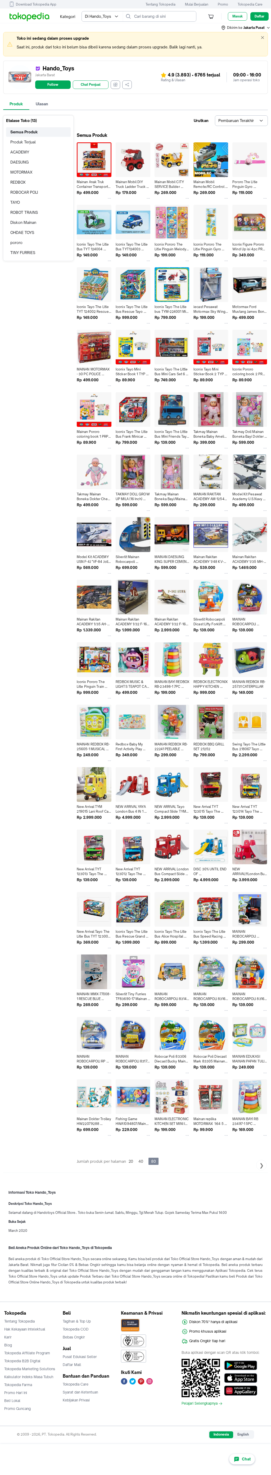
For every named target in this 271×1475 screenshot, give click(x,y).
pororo (16, 242)
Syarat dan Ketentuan (80, 1392)
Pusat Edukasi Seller (80, 1357)
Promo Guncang (17, 1408)
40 (140, 1161)
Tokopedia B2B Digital (22, 1361)
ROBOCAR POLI (24, 192)
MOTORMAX (21, 172)
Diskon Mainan (23, 222)
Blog (8, 1345)
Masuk (237, 16)
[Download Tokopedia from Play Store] (240, 1365)
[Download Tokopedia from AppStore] (240, 1378)
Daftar (259, 16)
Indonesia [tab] (221, 1434)
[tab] (16, 104)
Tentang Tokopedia (160, 4)
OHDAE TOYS (22, 232)
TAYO (15, 202)
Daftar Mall (72, 1365)
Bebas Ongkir (74, 1337)
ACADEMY (19, 152)
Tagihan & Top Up (77, 1321)
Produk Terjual (23, 142)
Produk (16, 104)
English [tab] (243, 1434)
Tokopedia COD (76, 1329)
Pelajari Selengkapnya (200, 1403)
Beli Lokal (12, 1401)
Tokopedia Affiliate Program (27, 1353)
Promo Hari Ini (15, 1393)
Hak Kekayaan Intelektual (24, 1329)
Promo (223, 4)
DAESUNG (19, 162)
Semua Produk (24, 132)
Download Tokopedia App (36, 4)
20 (131, 1161)
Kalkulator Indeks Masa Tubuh (28, 1377)
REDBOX (18, 182)
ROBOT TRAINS (24, 212)
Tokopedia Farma (18, 1385)
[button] (246, 27)
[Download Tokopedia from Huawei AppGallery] (240, 1390)
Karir (8, 1337)
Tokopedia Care (250, 4)
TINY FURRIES (22, 252)
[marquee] (135, 44)
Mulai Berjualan (196, 4)
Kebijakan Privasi (76, 1400)
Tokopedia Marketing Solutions (29, 1369)
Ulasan (42, 104)
